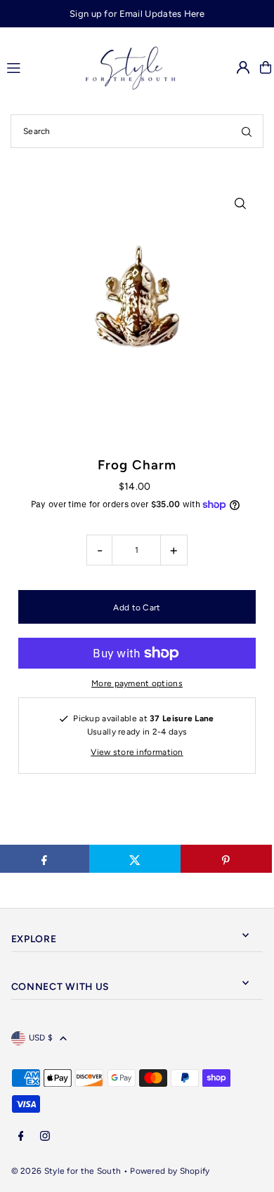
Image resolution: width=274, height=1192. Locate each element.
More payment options (137, 683)
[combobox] (137, 131)
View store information (137, 752)
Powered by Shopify (169, 1171)
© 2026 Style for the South (66, 1171)
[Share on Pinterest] (226, 859)
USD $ (41, 1038)
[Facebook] (21, 1137)
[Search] (246, 131)
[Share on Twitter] (135, 859)
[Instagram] (45, 1137)
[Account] (243, 67)
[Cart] (265, 67)
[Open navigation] (30, 66)
